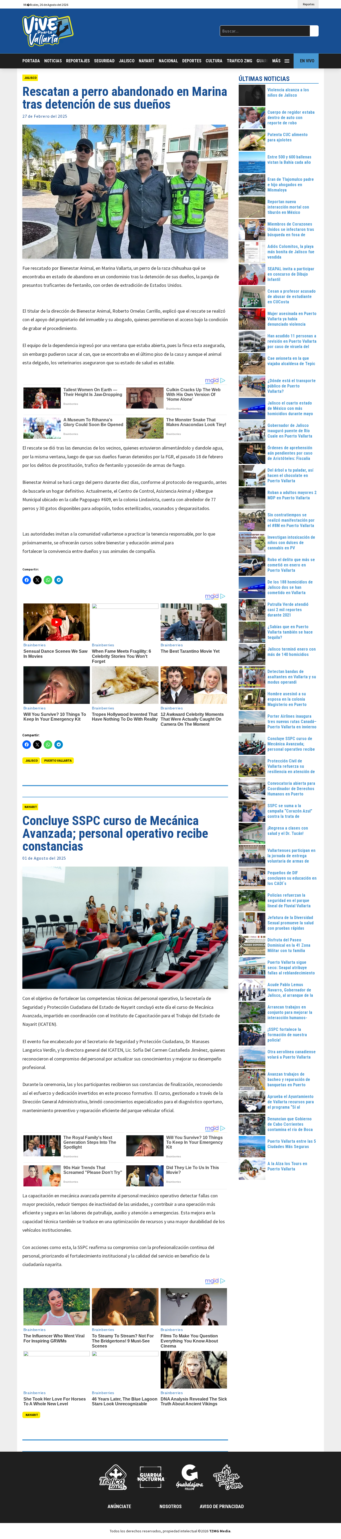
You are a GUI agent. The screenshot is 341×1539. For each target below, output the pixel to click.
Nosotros (171, 1506)
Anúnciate (119, 1506)
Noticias (53, 60)
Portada (31, 60)
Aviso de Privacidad (222, 1506)
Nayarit (147, 60)
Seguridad (104, 60)
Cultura (214, 60)
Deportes (191, 60)
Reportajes (78, 60)
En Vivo (307, 60)
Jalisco (127, 60)
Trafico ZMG (239, 60)
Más (276, 60)
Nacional (168, 60)
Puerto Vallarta (58, 760)
